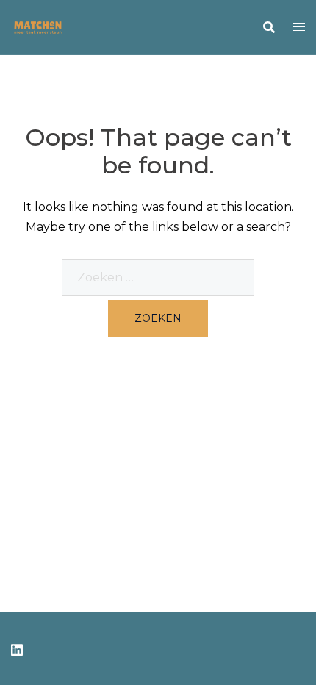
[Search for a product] (269, 27)
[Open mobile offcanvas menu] (299, 27)
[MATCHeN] (38, 26)
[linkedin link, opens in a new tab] (17, 648)
